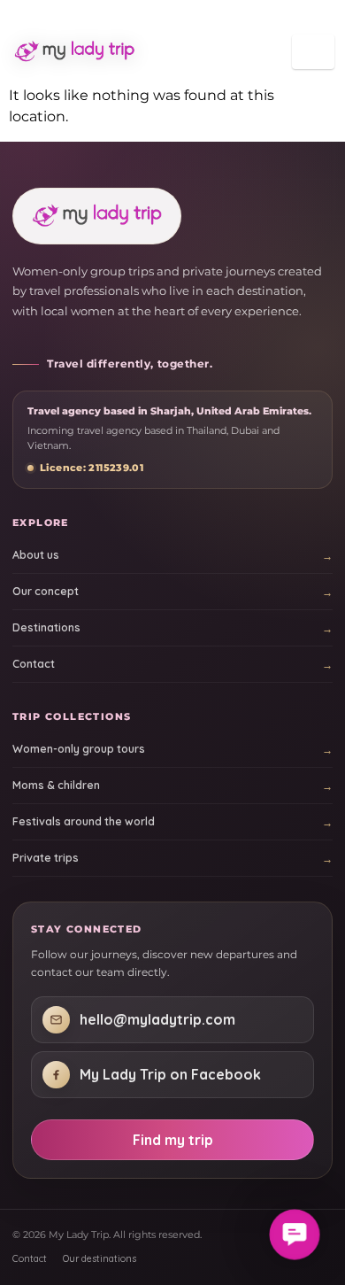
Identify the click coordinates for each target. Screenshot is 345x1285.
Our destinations (99, 1258)
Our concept (45, 591)
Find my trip (173, 1140)
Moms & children (56, 785)
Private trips (45, 857)
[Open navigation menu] (313, 52)
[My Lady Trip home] (78, 51)
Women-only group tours (78, 748)
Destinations (46, 627)
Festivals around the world (83, 821)
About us (35, 554)
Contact (33, 663)
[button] (294, 1234)
